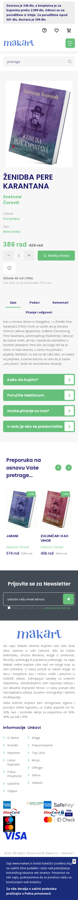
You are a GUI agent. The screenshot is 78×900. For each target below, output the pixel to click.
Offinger (37, 768)
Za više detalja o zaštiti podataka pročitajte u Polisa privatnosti (31, 891)
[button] (58, 468)
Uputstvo (13, 783)
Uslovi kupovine (13, 762)
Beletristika (11, 232)
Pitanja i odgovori (39, 312)
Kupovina (13, 753)
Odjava (12, 791)
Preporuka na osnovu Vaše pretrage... (23, 468)
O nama (13, 738)
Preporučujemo (41, 745)
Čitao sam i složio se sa (41, 608)
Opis (13, 302)
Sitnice (36, 775)
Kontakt (12, 745)
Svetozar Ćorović (12, 199)
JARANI (12, 536)
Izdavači (37, 783)
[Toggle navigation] (70, 43)
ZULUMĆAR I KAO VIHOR (54, 538)
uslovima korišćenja (57, 608)
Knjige (36, 738)
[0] (69, 30)
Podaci (35, 302)
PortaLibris (11, 218)
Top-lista (38, 753)
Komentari (60, 302)
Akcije (36, 760)
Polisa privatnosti (14, 774)
